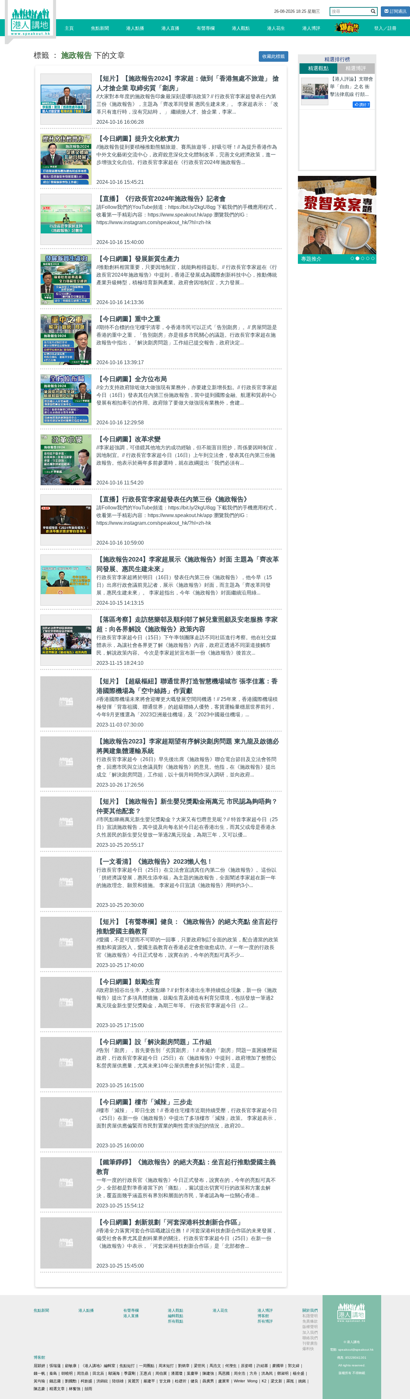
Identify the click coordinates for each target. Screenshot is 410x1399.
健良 (194, 1381)
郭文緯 (293, 1366)
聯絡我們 (310, 1338)
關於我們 (310, 1310)
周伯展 (161, 1373)
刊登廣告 (310, 1343)
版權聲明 (310, 1326)
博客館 (263, 1316)
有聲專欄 (206, 28)
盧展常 (224, 1381)
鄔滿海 (114, 1373)
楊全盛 (298, 1373)
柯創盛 (86, 1381)
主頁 (69, 28)
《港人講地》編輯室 (98, 1366)
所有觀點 (175, 1321)
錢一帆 (39, 1373)
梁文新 (276, 1381)
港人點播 (135, 28)
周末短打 (166, 1366)
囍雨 (88, 1389)
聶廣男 (208, 1381)
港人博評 (311, 28)
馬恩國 (224, 1373)
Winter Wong (246, 1381)
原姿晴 (246, 1366)
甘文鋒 (165, 1381)
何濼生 (231, 1366)
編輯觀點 (175, 1316)
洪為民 (267, 1373)
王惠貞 (145, 1373)
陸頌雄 (118, 1381)
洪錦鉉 (102, 1381)
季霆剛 (129, 1373)
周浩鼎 (82, 1373)
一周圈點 (146, 1366)
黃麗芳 (133, 1381)
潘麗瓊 (177, 1373)
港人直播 (170, 28)
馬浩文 (215, 1366)
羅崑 (290, 1381)
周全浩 (239, 1373)
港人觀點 (241, 28)
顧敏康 (71, 1366)
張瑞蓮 (55, 1366)
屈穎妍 (39, 1366)
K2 (264, 1381)
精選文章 (57, 1389)
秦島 (53, 1373)
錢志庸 (55, 1381)
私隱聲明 (310, 1316)
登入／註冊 (385, 28)
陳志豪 (39, 1389)
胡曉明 (67, 1373)
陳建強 (208, 1373)
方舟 (253, 1373)
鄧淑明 (283, 1373)
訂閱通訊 (397, 11)
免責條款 (310, 1321)
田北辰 (98, 1373)
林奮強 (74, 1389)
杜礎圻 (180, 1381)
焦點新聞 (100, 28)
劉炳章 (184, 1366)
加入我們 (310, 1332)
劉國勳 (71, 1381)
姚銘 (302, 1381)
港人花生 (276, 28)
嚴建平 (149, 1381)
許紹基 (262, 1366)
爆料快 (308, 1349)
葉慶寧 (192, 1373)
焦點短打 (127, 1366)
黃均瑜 (39, 1381)
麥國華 (278, 1366)
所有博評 (265, 1321)
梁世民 (199, 1366)
